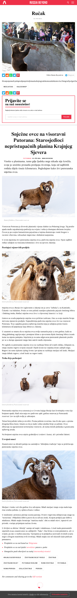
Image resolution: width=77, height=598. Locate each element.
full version (37, 577)
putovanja (62, 563)
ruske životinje (47, 563)
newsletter (30, 547)
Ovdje (31, 594)
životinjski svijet (11, 563)
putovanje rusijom (29, 563)
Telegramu (32, 543)
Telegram (71, 75)
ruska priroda (9, 569)
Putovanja (27, 158)
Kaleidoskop (22, 87)
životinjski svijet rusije (35, 557)
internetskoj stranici (42, 552)
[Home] (4, 2)
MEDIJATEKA (8, 87)
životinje (52, 557)
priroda (39, 569)
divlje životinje (25, 569)
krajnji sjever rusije (12, 557)
